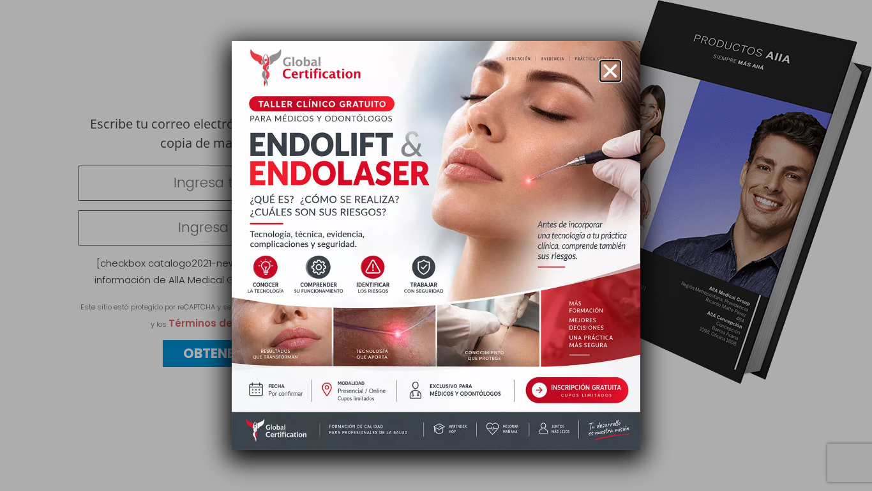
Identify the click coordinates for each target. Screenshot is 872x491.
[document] (436, 245)
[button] (610, 71)
